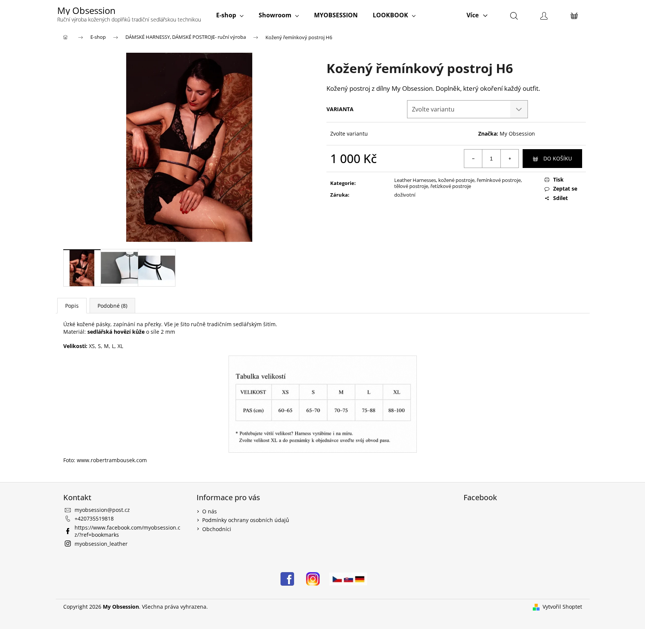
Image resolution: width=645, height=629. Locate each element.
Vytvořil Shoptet (562, 606)
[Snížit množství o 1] (473, 159)
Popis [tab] (72, 305)
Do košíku (557, 158)
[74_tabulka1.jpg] (322, 403)
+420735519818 (94, 518)
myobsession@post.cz (102, 509)
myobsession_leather (101, 543)
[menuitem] (230, 15)
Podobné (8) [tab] (112, 305)
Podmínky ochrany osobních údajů (245, 520)
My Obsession (517, 133)
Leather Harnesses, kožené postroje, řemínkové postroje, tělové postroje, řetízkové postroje (458, 183)
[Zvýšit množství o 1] (509, 159)
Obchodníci (216, 529)
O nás (209, 511)
